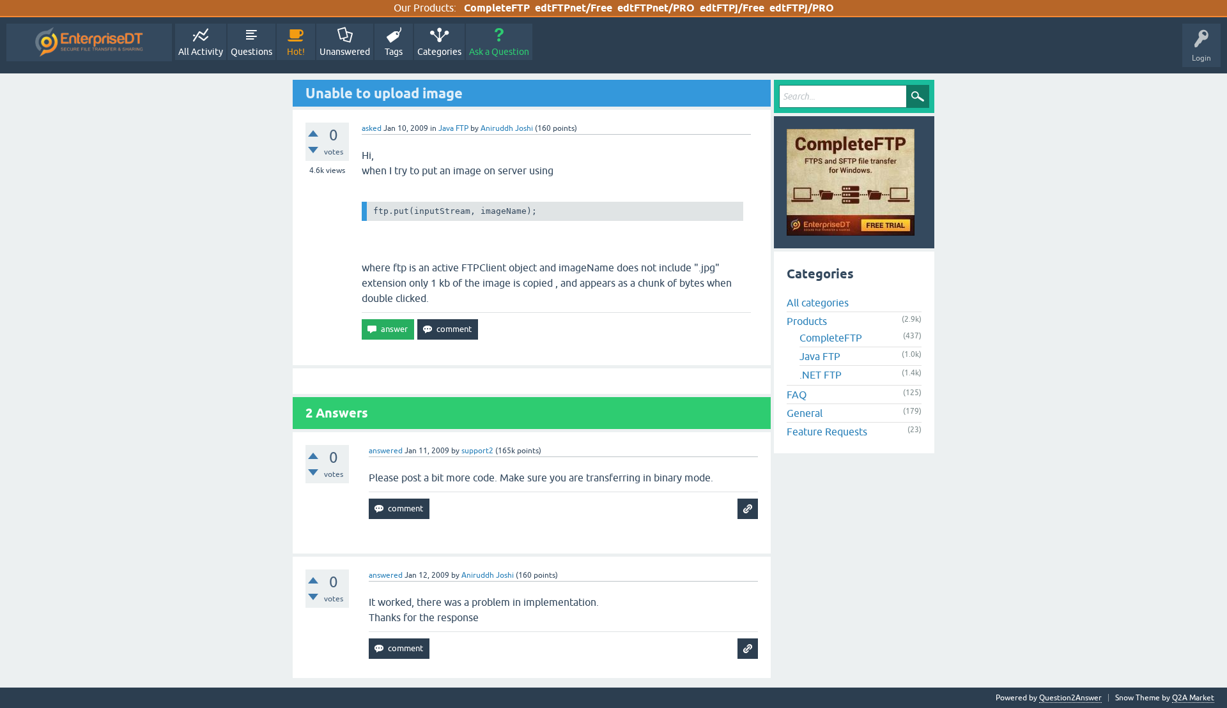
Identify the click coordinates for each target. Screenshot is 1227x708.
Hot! (296, 52)
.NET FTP (820, 374)
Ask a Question (499, 52)
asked (372, 128)
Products (807, 321)
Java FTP (453, 128)
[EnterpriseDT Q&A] (89, 42)
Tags (394, 52)
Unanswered (345, 52)
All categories (818, 302)
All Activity (200, 52)
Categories (439, 52)
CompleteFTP (497, 8)
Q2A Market (1193, 697)
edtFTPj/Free (732, 8)
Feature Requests (827, 431)
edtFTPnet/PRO (656, 8)
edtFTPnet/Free (573, 8)
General (804, 413)
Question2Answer (1070, 697)
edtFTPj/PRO (801, 8)
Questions (251, 52)
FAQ (796, 394)
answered (386, 450)
